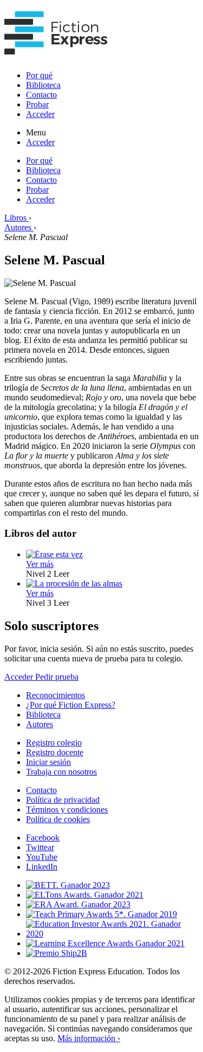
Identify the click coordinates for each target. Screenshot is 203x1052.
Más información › (88, 1038)
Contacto (41, 94)
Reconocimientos (55, 695)
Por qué (39, 75)
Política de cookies (58, 819)
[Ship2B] (56, 953)
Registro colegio (54, 742)
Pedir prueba (56, 676)
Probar (37, 104)
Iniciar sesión (48, 762)
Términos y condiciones (67, 809)
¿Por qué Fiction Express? (70, 704)
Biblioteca (43, 85)
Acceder (40, 114)
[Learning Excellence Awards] (105, 943)
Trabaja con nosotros (61, 771)
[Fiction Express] (56, 48)
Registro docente (54, 752)
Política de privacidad (63, 799)
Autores (39, 724)
